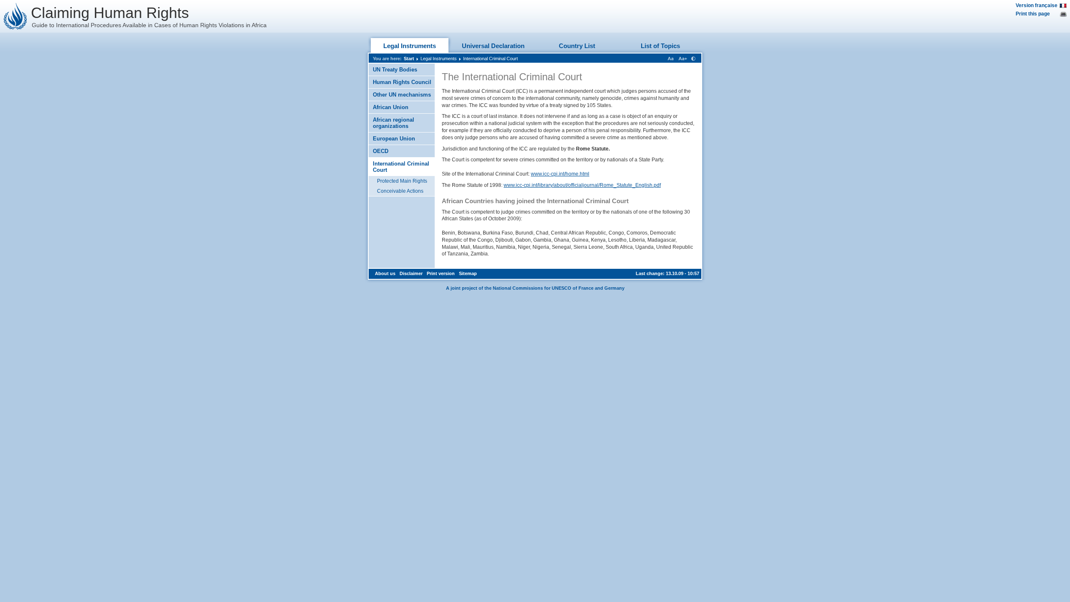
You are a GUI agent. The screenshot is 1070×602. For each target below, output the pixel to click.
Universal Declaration (493, 45)
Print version (441, 273)
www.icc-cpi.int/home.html (560, 174)
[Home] (15, 16)
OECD (380, 151)
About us (385, 273)
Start (409, 58)
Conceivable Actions (400, 191)
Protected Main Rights (402, 181)
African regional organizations (393, 123)
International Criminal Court (490, 58)
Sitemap (468, 273)
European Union (394, 138)
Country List (577, 45)
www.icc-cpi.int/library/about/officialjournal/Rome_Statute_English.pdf (582, 185)
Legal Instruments (409, 45)
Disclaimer (411, 273)
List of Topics (660, 45)
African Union (390, 107)
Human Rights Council (402, 82)
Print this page (1033, 14)
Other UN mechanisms (402, 95)
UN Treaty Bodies (395, 69)
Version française (1036, 5)
